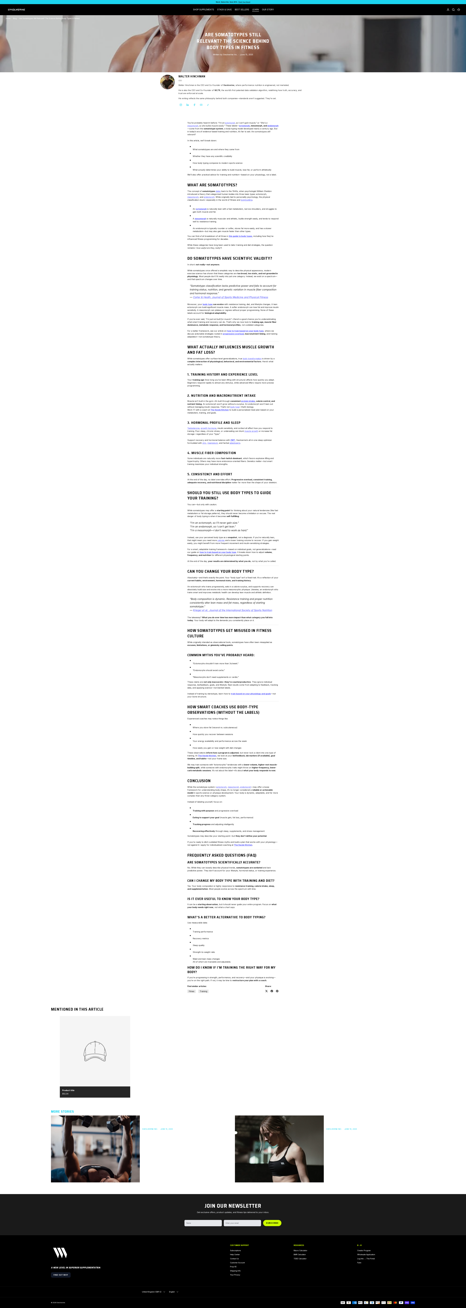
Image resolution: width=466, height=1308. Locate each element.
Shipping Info (235, 1271)
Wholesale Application (366, 1254)
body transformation (252, 358)
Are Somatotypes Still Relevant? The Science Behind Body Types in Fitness (49, 18)
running (352, 1121)
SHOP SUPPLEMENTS (203, 9)
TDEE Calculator (300, 1259)
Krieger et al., (232, 610)
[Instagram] (180, 104)
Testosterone (193, 428)
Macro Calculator (300, 1250)
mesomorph (192, 126)
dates (218, 191)
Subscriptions (235, 1250)
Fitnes (191, 991)
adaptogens (235, 443)
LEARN (255, 9)
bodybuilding (246, 200)
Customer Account (237, 1263)
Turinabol (382, 1121)
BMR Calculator (300, 1254)
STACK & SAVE (224, 9)
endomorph (273, 126)
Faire (359, 1263)
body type (207, 304)
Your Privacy (235, 1275)
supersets (155, 1124)
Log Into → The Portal (366, 1259)
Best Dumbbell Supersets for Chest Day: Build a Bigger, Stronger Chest (185, 1117)
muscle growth (251, 431)
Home (8, 18)
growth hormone (208, 428)
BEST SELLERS (242, 9)
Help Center (235, 1254)
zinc (204, 443)
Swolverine (61, 1303)
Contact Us (234, 1259)
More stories (62, 1111)
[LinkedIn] (187, 104)
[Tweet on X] (266, 991)
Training (203, 991)
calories (221, 540)
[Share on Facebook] (272, 991)
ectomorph (230, 123)
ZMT (232, 440)
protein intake (248, 401)
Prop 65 (233, 1267)
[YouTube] (201, 104)
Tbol (375, 1124)
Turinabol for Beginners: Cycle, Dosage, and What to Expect (362, 1117)
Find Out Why (61, 1275)
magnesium (212, 443)
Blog (15, 18)
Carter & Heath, (230, 297)
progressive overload (233, 334)
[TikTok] (208, 104)
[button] (458, 9)
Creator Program (364, 1250)
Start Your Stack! (244, 2)
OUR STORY (268, 9)
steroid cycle (371, 1121)
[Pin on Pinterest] (277, 991)
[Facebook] (194, 104)
